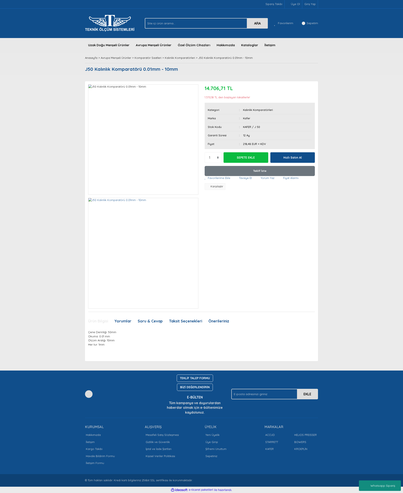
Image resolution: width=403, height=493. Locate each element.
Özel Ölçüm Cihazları (194, 45)
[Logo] (111, 23)
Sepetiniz (211, 456)
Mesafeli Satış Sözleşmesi (162, 434)
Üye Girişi (211, 442)
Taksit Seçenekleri (185, 321)
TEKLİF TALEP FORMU (195, 378)
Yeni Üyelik (212, 434)
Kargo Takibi (94, 449)
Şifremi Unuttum (215, 449)
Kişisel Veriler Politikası (160, 456)
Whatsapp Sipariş (382, 486)
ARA (257, 23)
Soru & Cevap (150, 321)
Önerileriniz (218, 321)
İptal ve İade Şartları (158, 449)
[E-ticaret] (201, 490)
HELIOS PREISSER (305, 434)
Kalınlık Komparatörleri (258, 110)
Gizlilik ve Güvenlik (158, 442)
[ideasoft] (179, 490)
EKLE (307, 394)
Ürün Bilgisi (98, 321)
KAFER (269, 449)
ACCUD (270, 434)
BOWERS (300, 442)
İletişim (269, 45)
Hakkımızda (226, 45)
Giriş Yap (310, 4)
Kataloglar (249, 45)
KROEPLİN (300, 449)
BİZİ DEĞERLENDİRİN (195, 387)
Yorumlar (122, 321)
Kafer (246, 118)
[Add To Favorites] (217, 178)
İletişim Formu (95, 463)
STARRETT (271, 442)
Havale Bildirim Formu (100, 456)
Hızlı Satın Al (292, 157)
